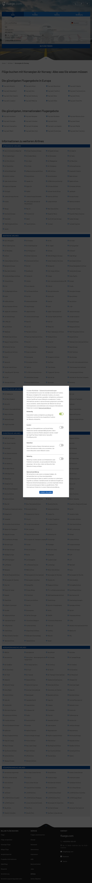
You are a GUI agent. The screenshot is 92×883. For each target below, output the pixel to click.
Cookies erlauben (46, 492)
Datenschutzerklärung (45, 408)
